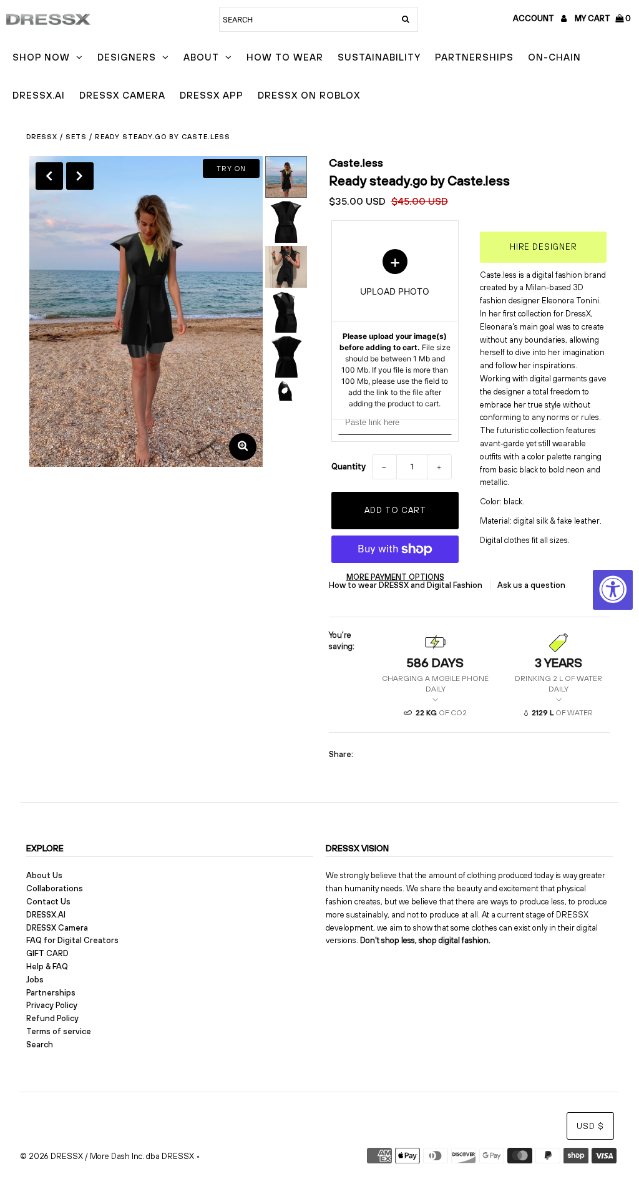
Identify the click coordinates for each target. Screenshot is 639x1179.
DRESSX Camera (122, 95)
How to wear (284, 57)
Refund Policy (52, 1018)
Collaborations (54, 888)
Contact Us (48, 901)
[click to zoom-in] (242, 447)
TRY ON (231, 168)
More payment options (395, 577)
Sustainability (379, 57)
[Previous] (49, 176)
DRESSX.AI (38, 95)
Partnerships (474, 57)
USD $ (590, 1126)
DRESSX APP (211, 95)
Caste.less (356, 162)
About (201, 57)
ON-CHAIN (554, 57)
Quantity (348, 466)
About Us (44, 875)
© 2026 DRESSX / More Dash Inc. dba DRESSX (107, 1156)
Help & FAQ (47, 966)
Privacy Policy (51, 1005)
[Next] (80, 176)
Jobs (35, 979)
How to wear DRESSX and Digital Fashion (406, 585)
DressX (41, 136)
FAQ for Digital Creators (72, 940)
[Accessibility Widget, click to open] (613, 590)
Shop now (41, 57)
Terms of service (58, 1031)
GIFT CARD (47, 953)
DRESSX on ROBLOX (309, 95)
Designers (126, 57)
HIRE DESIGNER (543, 247)
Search (39, 1044)
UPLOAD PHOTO (395, 329)
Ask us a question (531, 585)
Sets (76, 136)
